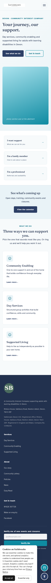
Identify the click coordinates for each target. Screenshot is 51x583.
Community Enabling (12, 446)
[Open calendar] (44, 567)
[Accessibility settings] (44, 576)
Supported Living (11, 452)
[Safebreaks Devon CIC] (9, 388)
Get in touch (34, 53)
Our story (7, 468)
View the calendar (25, 209)
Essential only (23, 578)
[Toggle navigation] (44, 5)
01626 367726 (10, 507)
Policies (7, 479)
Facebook (8, 518)
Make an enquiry (10, 512)
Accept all (9, 578)
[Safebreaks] (14, 5)
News (6, 485)
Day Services (9, 440)
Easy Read (8, 491)
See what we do (13, 53)
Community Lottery (11, 474)
